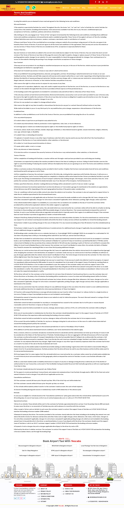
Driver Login (103, 8)
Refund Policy (46, 494)
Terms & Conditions (47, 496)
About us (66, 8)
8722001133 (22, 2)
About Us (44, 489)
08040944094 (34, 2)
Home (58, 8)
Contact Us (92, 8)
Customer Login (115, 8)
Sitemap (43, 501)
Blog (83, 8)
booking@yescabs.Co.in (53, 2)
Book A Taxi (75, 8)
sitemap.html (45, 499)
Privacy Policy (46, 491)
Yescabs (61, 506)
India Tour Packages (72, 491)
